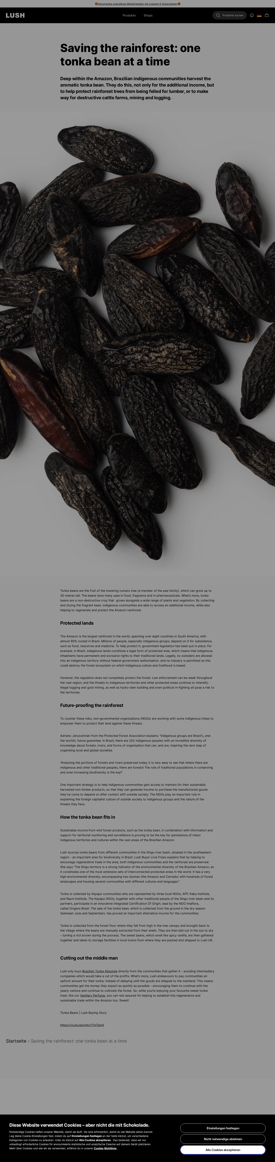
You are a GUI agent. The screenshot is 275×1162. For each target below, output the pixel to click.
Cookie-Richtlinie (105, 1148)
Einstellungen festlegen (223, 1128)
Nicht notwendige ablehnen (223, 1139)
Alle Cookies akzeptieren (223, 1150)
